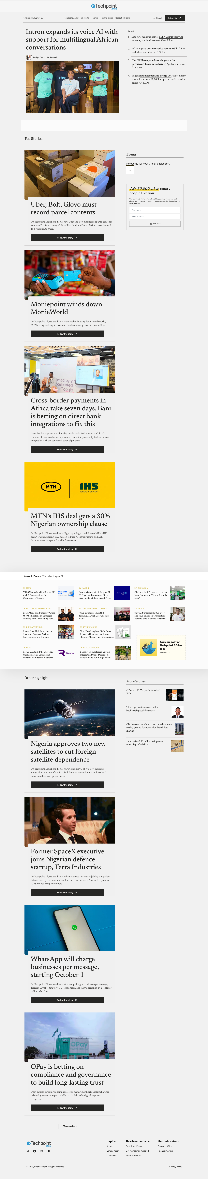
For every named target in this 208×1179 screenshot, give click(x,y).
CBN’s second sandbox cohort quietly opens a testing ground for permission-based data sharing (149, 727)
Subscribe (173, 18)
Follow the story (65, 237)
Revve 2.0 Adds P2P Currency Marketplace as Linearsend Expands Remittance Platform (38, 655)
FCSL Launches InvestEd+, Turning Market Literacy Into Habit (94, 616)
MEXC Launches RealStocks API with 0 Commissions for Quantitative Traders (39, 595)
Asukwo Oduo (53, 58)
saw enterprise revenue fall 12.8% (166, 48)
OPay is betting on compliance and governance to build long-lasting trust (71, 1075)
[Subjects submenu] (90, 18)
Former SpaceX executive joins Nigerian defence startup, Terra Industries (67, 859)
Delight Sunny (39, 58)
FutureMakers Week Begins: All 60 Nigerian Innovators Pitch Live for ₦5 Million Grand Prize (95, 595)
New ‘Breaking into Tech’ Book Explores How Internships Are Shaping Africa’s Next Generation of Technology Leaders (96, 634)
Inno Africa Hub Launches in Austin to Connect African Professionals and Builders (37, 634)
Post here (163, 653)
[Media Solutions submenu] (131, 18)
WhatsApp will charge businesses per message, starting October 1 (65, 967)
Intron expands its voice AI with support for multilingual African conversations (72, 40)
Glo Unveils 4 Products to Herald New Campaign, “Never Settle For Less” (151, 595)
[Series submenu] (99, 18)
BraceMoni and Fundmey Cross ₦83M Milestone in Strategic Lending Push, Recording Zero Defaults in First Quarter (39, 616)
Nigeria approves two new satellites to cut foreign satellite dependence (68, 752)
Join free (156, 223)
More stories (70, 1126)
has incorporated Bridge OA (155, 76)
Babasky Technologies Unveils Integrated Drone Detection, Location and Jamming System (95, 655)
